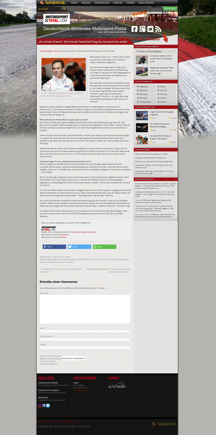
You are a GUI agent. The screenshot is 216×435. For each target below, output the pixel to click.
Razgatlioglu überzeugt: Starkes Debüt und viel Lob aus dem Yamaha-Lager (162, 70)
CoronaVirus (104, 259)
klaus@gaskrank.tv (81, 390)
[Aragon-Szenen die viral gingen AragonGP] (142, 115)
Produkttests (145, 101)
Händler (117, 2)
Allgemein (143, 86)
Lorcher (68, 257)
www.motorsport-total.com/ (84, 232)
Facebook (64, 234)
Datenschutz (54, 421)
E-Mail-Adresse (46, 336)
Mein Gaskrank (146, 2)
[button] (54, 247)
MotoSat (143, 98)
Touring (163, 94)
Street (162, 86)
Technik (163, 90)
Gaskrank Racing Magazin (150, 51)
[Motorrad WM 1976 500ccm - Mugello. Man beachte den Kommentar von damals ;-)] (142, 139)
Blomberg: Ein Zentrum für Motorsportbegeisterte (154, 161)
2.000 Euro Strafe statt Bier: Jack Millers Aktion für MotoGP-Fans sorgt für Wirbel (155, 215)
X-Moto (163, 98)
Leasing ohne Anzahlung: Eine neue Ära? (150, 158)
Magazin (86, 2)
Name (43, 328)
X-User (163, 101)
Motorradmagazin (46, 51)
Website (43, 344)
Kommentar (44, 293)
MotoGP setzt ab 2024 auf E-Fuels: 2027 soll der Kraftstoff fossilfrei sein (154, 187)
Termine (131, 2)
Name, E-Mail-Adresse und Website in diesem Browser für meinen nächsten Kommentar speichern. (50, 360)
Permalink (69, 262)
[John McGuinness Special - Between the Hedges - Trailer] (142, 127)
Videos (74, 2)
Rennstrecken (102, 2)
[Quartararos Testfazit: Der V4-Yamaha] (142, 59)
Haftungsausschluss (70, 421)
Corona (95, 259)
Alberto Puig (86, 259)
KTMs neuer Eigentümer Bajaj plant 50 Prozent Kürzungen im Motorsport (153, 201)
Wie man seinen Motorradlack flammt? (154, 209)
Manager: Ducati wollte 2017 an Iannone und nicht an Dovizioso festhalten (109, 270)
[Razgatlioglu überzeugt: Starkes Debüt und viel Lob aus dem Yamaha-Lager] (142, 71)
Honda (113, 259)
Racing (57, 51)
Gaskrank (143, 90)
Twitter (63, 237)
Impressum (42, 421)
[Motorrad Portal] (53, 3)
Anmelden (170, 8)
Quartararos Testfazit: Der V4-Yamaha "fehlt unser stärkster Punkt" (161, 58)
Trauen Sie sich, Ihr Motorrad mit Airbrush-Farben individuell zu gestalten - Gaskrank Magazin (154, 207)
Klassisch (143, 94)
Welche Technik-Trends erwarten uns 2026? (151, 154)
